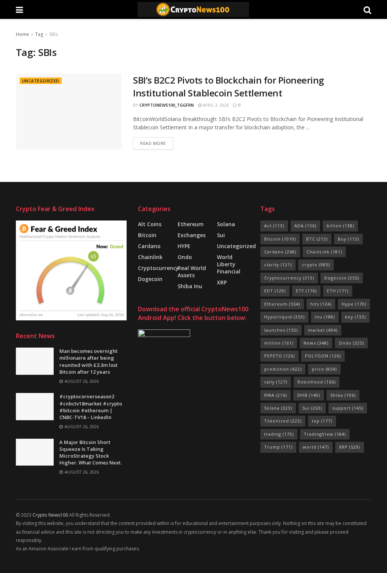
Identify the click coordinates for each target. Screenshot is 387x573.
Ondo (185, 257)
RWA (275, 395)
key (355, 317)
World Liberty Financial (228, 264)
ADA (305, 225)
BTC (317, 239)
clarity (278, 264)
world (316, 447)
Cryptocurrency (158, 268)
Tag (39, 34)
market (322, 330)
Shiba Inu (190, 286)
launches (281, 330)
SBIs (53, 34)
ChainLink (324, 252)
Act (274, 225)
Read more (153, 143)
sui (221, 235)
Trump (278, 447)
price (324, 369)
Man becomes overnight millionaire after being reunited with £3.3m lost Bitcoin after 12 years (88, 361)
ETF (306, 290)
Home (22, 34)
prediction (283, 369)
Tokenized (283, 421)
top (322, 421)
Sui (312, 408)
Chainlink (150, 257)
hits (320, 304)
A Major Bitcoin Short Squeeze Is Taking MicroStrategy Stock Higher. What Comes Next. (90, 452)
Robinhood (316, 382)
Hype (354, 304)
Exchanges (192, 235)
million (278, 343)
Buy (348, 239)
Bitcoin (147, 235)
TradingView (325, 434)
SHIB (308, 395)
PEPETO (279, 356)
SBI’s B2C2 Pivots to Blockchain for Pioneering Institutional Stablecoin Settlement (228, 86)
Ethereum (191, 224)
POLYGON (323, 356)
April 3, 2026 (215, 105)
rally (275, 382)
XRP (222, 282)
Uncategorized (40, 81)
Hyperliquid (284, 317)
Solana (226, 224)
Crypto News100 (50, 515)
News (315, 343)
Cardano (149, 246)
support (347, 408)
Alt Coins (149, 224)
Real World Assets (192, 271)
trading (279, 434)
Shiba (343, 395)
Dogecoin (150, 279)
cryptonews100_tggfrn (166, 105)
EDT (275, 290)
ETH (337, 290)
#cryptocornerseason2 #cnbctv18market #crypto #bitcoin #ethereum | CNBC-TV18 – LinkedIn (90, 407)
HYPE (184, 246)
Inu (325, 317)
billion (340, 225)
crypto (316, 264)
